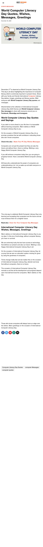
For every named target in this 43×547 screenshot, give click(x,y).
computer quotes (7, 370)
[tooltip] (3, 332)
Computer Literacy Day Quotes (12, 367)
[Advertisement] (21, 67)
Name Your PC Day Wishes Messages (27, 142)
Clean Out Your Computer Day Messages (23, 223)
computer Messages (32, 367)
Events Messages (7, 6)
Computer (31, 96)
